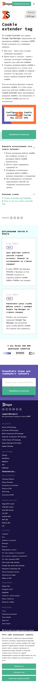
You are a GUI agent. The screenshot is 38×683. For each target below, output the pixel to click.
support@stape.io (10, 414)
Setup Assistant (7, 482)
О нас (4, 611)
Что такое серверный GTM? (10, 559)
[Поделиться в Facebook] (11, 218)
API (3, 526)
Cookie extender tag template (17, 198)
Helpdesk (5, 592)
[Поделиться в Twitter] (14, 218)
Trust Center (6, 617)
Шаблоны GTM (7, 488)
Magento (5, 461)
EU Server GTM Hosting (10, 430)
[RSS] (20, 409)
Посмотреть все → (9, 471)
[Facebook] (3, 409)
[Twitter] (6, 409)
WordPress (5, 458)
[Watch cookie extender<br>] (19, 114)
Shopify (4, 455)
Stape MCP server (8, 504)
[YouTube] (10, 409)
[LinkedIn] (17, 409)
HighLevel (5, 468)
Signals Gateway (7, 446)
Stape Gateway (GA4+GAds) (11, 443)
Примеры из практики (9, 540)
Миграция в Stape (8, 602)
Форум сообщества (8, 599)
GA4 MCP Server (7, 510)
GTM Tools (5, 492)
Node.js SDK (6, 523)
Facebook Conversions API (11, 569)
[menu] (34, 4)
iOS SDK (5, 513)
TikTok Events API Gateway (11, 440)
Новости (4, 547)
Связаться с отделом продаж (11, 596)
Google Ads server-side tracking (13, 565)
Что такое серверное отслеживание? (13, 553)
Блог (3, 537)
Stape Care (6, 586)
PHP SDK (5, 520)
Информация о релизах (9, 550)
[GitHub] (13, 409)
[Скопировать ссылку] (21, 218)
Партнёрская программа (9, 614)
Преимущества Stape (9, 575)
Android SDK (6, 516)
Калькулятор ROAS (8, 495)
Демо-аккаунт (6, 624)
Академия (5, 534)
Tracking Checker (8, 479)
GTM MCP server (7, 507)
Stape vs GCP (6, 578)
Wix (3, 465)
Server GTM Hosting (9, 427)
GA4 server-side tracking (10, 562)
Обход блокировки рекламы (10, 572)
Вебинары (5, 543)
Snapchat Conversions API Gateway (14, 437)
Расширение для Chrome (10, 485)
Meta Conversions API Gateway (12, 434)
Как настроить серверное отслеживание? (14, 556)
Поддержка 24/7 (7, 589)
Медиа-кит (5, 620)
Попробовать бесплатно (21, 4)
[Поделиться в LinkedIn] (18, 218)
